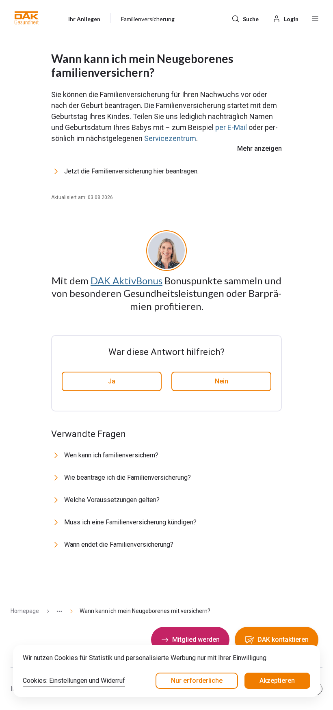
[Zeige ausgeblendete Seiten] (56, 611)
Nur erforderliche (197, 680)
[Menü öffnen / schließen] (315, 18)
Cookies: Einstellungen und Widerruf (74, 680)
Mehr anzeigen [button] (259, 148)
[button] (26, 18)
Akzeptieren (277, 680)
